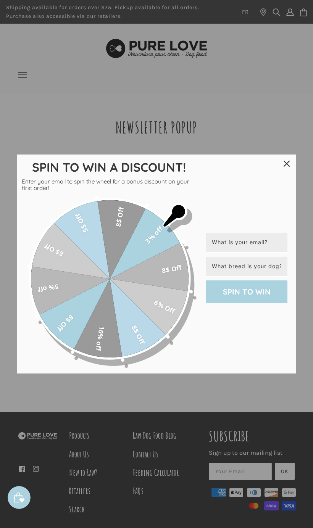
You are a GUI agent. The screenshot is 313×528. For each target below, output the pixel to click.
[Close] (287, 164)
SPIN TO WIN (247, 291)
